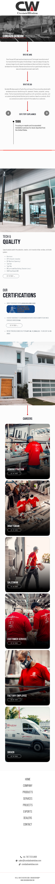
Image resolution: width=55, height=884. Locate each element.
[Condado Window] (27, 7)
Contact (27, 824)
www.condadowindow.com (27, 880)
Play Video (30, 36)
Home (27, 779)
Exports (27, 811)
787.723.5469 (31, 856)
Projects (28, 805)
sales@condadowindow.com (30, 860)
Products (28, 792)
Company (27, 785)
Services (27, 798)
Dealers (28, 818)
